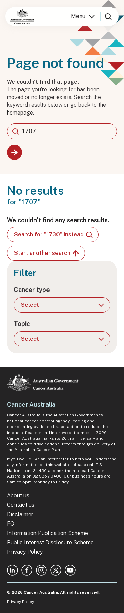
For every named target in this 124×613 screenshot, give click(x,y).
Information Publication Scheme (47, 533)
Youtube (70, 570)
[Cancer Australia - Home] (22, 16)
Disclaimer (20, 514)
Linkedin (12, 570)
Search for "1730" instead (49, 234)
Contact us (20, 505)
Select (30, 305)
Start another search (42, 253)
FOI (11, 523)
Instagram (41, 570)
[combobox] (62, 131)
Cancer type (32, 289)
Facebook (26, 570)
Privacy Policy (25, 552)
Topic (22, 323)
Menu (78, 16)
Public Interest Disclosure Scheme (50, 542)
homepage (20, 112)
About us (18, 495)
